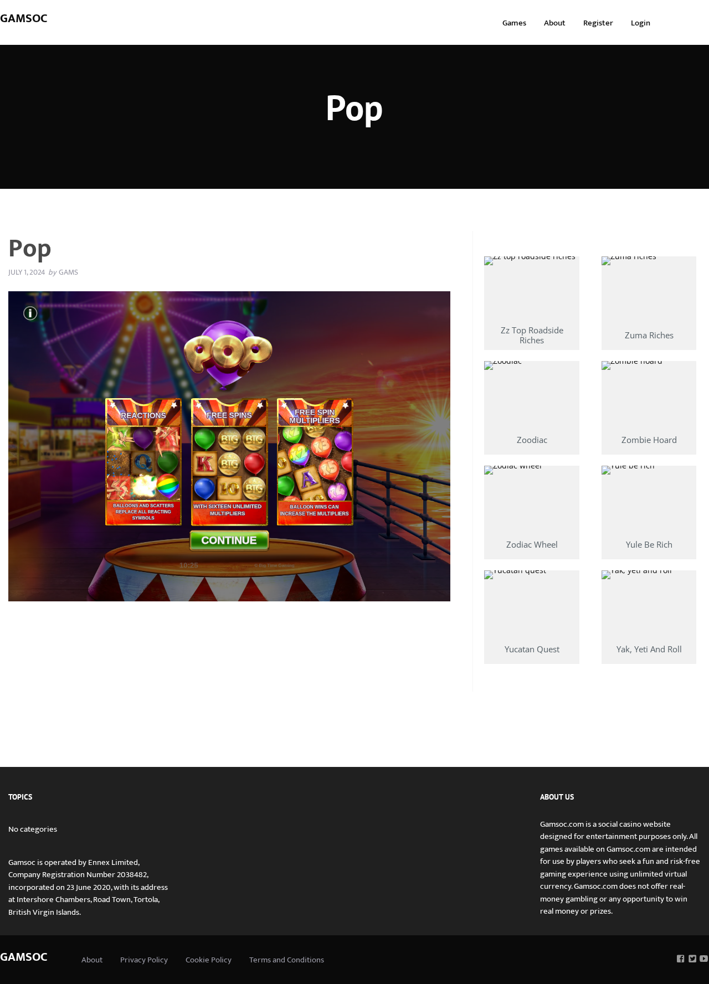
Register (598, 23)
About (555, 23)
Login (640, 23)
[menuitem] (514, 22)
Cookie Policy (209, 960)
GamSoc (24, 18)
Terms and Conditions (286, 960)
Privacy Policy (144, 960)
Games (514, 23)
